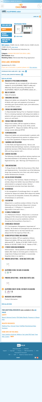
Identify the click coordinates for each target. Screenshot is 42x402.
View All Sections (7, 78)
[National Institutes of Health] (3, 1)
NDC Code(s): (6, 45)
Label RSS (36, 16)
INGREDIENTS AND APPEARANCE (13, 297)
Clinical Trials (15, 326)
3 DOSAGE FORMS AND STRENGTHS (14, 121)
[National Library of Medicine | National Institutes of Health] (21, 345)
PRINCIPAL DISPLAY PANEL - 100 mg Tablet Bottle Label (19, 259)
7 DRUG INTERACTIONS (10, 166)
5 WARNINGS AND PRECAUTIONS (13, 142)
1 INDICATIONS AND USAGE (11, 98)
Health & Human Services (26, 354)
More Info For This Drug (6, 41)
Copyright (12, 350)
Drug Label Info (6, 25)
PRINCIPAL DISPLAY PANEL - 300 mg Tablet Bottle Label (19, 278)
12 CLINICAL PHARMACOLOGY (12, 212)
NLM (15, 354)
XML (23, 71)
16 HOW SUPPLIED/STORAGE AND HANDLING (16, 236)
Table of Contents (10, 92)
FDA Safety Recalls (22, 317)
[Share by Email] (35, 357)
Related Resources (5, 35)
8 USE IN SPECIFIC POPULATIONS (13, 177)
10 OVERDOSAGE (9, 189)
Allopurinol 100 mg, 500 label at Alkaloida (17, 270)
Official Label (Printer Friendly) (11, 74)
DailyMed (21, 6)
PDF (20, 71)
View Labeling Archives (9, 334)
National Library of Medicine (13, 1)
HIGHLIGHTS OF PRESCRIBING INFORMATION (16, 81)
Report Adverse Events (9, 317)
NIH (9, 354)
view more (14, 47)
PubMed (22, 326)
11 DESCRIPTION (9, 201)
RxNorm (19, 334)
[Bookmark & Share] (37, 357)
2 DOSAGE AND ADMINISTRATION (13, 109)
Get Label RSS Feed (28, 334)
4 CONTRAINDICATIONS (11, 133)
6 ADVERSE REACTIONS (11, 154)
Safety (4, 30)
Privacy (19, 350)
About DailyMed (17, 348)
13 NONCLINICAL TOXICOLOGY (12, 224)
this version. (33, 67)
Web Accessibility (28, 350)
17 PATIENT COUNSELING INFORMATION (14, 247)
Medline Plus (6, 326)
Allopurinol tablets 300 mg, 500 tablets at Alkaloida (20, 289)
